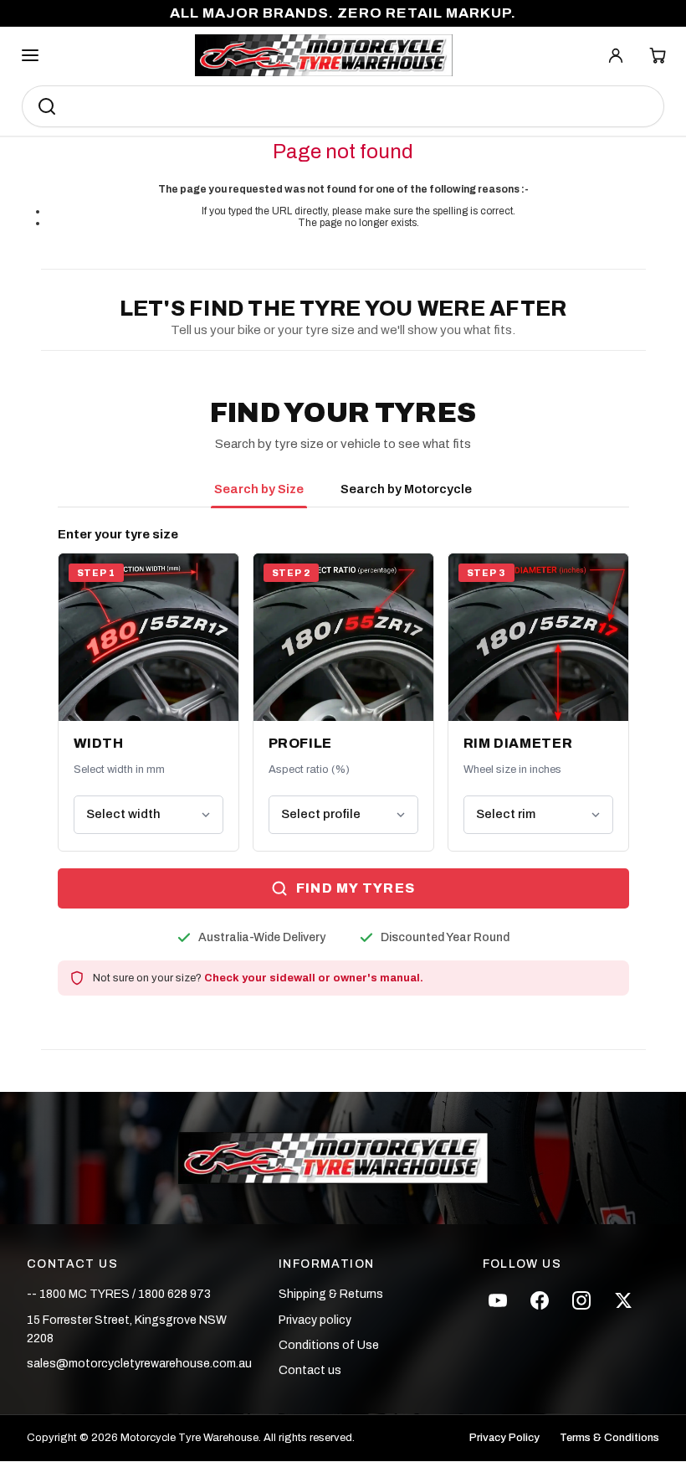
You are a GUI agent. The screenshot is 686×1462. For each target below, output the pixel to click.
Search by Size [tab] (259, 489)
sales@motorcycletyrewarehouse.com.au (139, 1363)
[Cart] (657, 55)
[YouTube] (498, 1300)
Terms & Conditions (609, 1438)
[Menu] (30, 55)
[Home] (324, 55)
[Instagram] (581, 1300)
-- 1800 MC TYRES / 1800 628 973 (119, 1294)
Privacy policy (315, 1320)
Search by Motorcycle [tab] (406, 489)
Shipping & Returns (331, 1294)
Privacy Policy (504, 1438)
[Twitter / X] (623, 1300)
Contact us (310, 1370)
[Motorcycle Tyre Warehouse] (343, 1158)
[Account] (615, 55)
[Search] (47, 106)
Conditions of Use (329, 1345)
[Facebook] (540, 1300)
